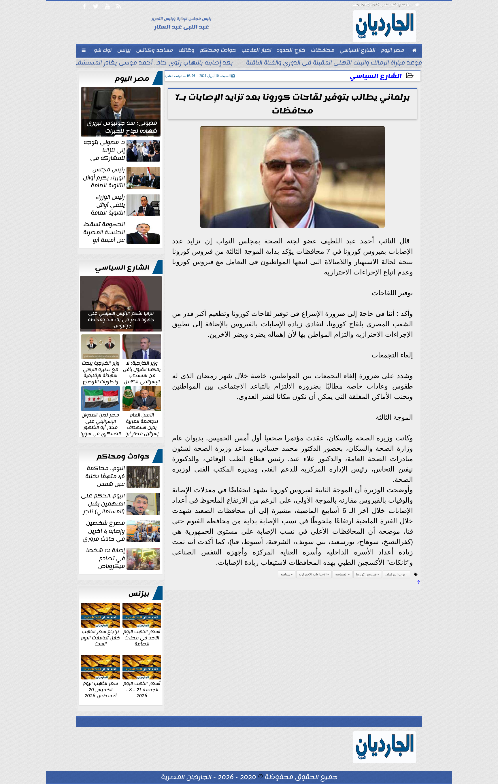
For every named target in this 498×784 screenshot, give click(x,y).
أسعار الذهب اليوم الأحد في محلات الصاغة (141, 637)
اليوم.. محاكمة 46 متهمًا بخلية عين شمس (105, 476)
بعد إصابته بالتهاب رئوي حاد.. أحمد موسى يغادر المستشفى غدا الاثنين (138, 63)
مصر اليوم (132, 78)
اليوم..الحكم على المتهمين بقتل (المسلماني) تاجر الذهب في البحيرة (121, 504)
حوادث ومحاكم (123, 456)
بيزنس (139, 593)
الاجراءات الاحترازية (313, 574)
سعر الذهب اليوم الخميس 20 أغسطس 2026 (100, 689)
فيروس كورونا (366, 574)
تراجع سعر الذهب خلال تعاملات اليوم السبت (100, 637)
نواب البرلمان (395, 574)
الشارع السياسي (376, 76)
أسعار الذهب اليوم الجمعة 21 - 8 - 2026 (141, 689)
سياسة (285, 574)
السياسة (341, 574)
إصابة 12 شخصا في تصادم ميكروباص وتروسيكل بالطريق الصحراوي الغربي (123, 558)
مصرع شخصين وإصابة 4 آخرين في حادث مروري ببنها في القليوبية (122, 531)
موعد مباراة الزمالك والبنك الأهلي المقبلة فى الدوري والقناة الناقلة (334, 63)
